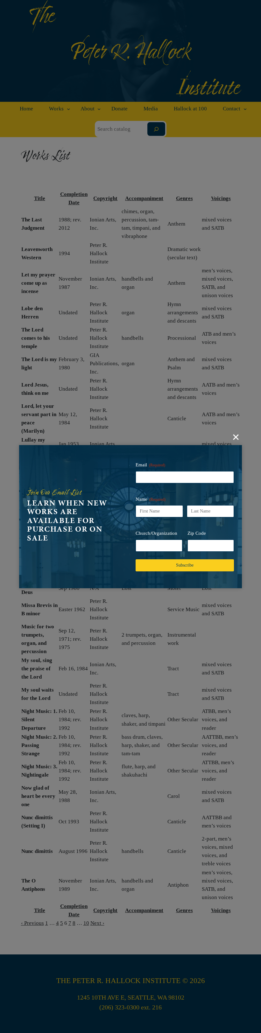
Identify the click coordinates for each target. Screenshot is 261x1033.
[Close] (236, 437)
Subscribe (185, 565)
